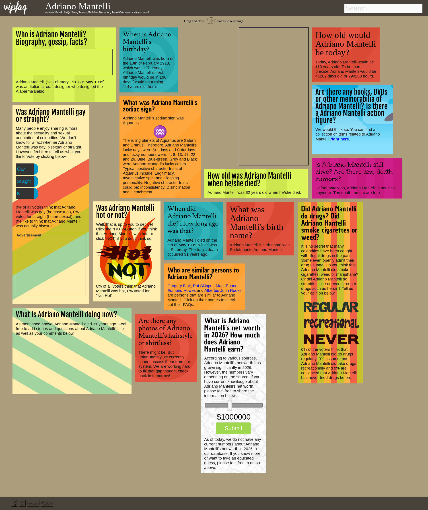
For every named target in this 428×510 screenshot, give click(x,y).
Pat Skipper (203, 286)
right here (339, 139)
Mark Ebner (226, 286)
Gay (21, 169)
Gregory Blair (179, 286)
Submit (233, 428)
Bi (18, 193)
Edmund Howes (181, 290)
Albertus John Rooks (222, 290)
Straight (24, 181)
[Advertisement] (273, 96)
